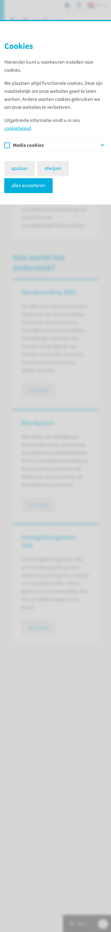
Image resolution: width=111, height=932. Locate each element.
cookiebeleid (17, 128)
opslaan (19, 168)
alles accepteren (28, 185)
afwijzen (53, 168)
